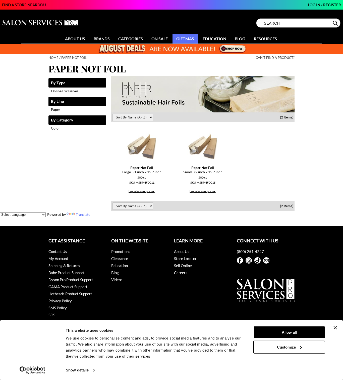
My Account (58, 258)
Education (214, 38)
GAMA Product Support (67, 286)
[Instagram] (249, 260)
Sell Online (183, 265)
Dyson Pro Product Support (70, 279)
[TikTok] (257, 260)
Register (332, 5)
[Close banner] (335, 327)
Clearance (119, 258)
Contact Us (57, 251)
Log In (314, 5)
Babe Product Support (66, 272)
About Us (75, 38)
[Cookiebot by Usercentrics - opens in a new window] (32, 370)
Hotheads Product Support (70, 293)
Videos (117, 279)
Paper (55, 109)
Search (336, 23)
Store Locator (185, 258)
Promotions (120, 251)
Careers (180, 272)
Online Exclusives (64, 91)
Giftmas (185, 38)
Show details (77, 370)
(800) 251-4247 (250, 251)
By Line (57, 101)
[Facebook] (240, 260)
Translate (83, 214)
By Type (58, 83)
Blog (240, 38)
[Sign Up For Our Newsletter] (266, 260)
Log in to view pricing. (142, 191)
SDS (51, 315)
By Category (62, 120)
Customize (286, 347)
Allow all (289, 332)
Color (55, 128)
